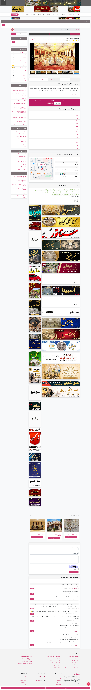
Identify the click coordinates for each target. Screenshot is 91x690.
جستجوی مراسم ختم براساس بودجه (71, 662)
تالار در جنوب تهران (22, 95)
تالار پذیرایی (19, 54)
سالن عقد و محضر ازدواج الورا (21, 131)
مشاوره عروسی (14, 14)
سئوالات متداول (58, 682)
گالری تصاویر (53, 79)
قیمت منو (57, 14)
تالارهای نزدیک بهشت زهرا (21, 121)
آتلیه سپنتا (24, 144)
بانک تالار (77, 14)
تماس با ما (59, 678)
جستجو (13, 33)
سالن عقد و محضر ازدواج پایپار (20, 136)
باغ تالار (19, 57)
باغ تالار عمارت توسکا (22, 156)
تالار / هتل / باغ (19, 52)
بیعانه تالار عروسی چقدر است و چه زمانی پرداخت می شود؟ (20, 192)
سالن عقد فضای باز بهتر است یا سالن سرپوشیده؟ (19, 196)
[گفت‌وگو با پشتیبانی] (88, 684)
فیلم (74, 79)
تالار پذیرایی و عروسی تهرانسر (21, 115)
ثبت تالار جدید (58, 684)
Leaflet (52, 178)
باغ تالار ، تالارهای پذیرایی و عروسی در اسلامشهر (19, 104)
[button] (32, 515)
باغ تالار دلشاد (23, 146)
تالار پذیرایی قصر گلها (55, 534)
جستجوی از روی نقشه (74, 660)
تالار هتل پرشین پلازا (39, 534)
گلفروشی (19, 80)
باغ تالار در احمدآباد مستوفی (21, 98)
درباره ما (60, 676)
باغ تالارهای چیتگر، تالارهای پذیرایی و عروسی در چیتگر (19, 108)
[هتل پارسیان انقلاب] (54, 56)
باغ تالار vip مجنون (23, 164)
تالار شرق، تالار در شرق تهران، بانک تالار (19, 93)
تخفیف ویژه (54, 34)
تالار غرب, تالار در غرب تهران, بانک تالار (19, 90)
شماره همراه (76, 551)
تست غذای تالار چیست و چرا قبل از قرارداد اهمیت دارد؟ (19, 181)
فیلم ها (53, 14)
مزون (19, 70)
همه (13, 128)
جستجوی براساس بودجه (73, 656)
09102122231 (38, 680)
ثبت (3, 25)
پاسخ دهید (32, 588)
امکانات (64, 79)
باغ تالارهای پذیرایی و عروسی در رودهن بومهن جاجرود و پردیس (19, 111)
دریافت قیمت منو (64, 34)
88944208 (64, 167)
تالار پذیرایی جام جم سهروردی (73, 534)
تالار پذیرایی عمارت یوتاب (21, 153)
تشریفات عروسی (33, 14)
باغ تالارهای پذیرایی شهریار (21, 100)
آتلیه (19, 73)
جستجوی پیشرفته (75, 658)
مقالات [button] (40, 14)
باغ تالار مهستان (23, 141)
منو (42, 79)
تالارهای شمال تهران (22, 87)
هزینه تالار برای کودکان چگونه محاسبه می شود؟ (19, 188)
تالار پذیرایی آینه (23, 166)
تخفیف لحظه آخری (44, 34)
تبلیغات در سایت (58, 680)
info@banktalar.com (37, 683)
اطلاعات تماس (75, 34)
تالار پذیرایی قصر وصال (22, 161)
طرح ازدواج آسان (75, 664)
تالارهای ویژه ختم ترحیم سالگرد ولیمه (19, 124)
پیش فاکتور (33, 34)
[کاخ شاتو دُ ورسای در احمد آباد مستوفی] (53, 2)
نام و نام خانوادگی (75, 547)
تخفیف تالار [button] (64, 14)
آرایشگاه (19, 75)
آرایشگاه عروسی (23, 682)
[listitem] (76, 72)
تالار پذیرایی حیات (23, 159)
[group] (54, 56)
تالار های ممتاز (19, 65)
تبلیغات (27, 14)
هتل (19, 62)
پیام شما (77, 556)
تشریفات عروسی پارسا (22, 139)
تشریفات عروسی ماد (22, 133)
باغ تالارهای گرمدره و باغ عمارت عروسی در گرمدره (19, 118)
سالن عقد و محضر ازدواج (19, 78)
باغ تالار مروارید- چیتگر (22, 169)
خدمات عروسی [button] (71, 14)
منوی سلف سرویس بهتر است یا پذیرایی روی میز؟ (19, 184)
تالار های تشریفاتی (19, 67)
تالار (25, 676)
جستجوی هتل (71, 29)
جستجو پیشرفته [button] (47, 14)
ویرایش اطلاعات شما (75, 95)
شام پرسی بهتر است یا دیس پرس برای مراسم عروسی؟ (19, 177)
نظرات (33, 79)
